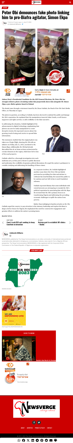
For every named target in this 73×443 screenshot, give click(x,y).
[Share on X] (28, 440)
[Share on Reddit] (46, 440)
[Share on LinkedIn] (33, 440)
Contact (49, 428)
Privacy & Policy (40, 428)
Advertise (30, 428)
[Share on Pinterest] (42, 440)
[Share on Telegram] (37, 440)
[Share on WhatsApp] (19, 440)
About (23, 428)
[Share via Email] (51, 440)
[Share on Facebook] (23, 440)
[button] (55, 440)
